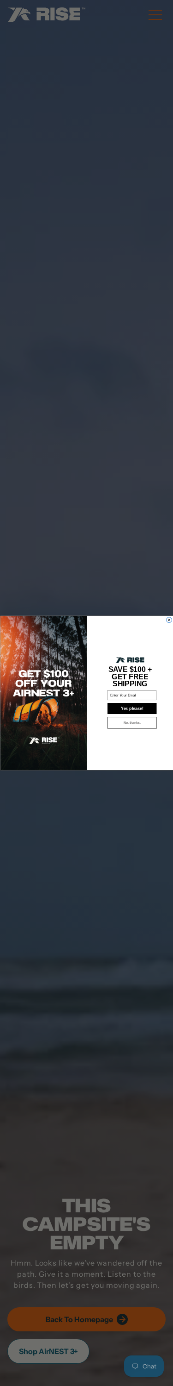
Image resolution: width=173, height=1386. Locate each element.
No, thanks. (132, 723)
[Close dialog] (169, 620)
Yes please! (131, 708)
